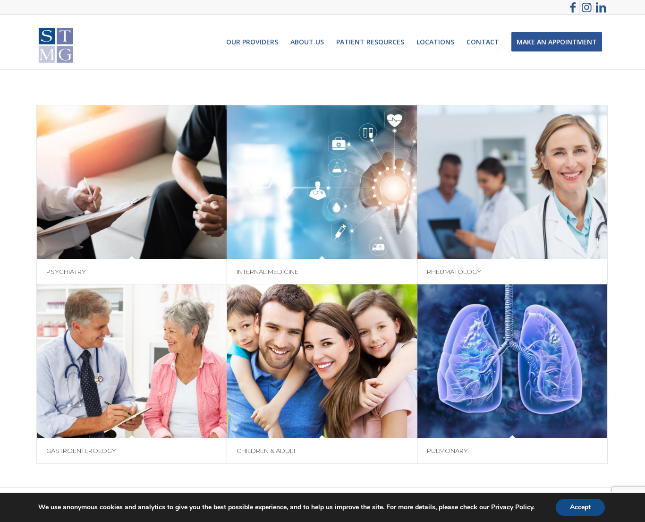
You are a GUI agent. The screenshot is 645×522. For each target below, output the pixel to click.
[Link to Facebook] (572, 7)
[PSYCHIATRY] (132, 182)
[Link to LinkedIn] (601, 7)
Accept (580, 507)
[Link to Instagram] (587, 7)
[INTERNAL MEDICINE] (322, 182)
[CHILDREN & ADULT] (322, 361)
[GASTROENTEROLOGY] (132, 361)
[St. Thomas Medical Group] (56, 42)
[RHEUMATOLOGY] (512, 182)
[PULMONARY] (512, 361)
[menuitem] (252, 42)
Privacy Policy (512, 507)
